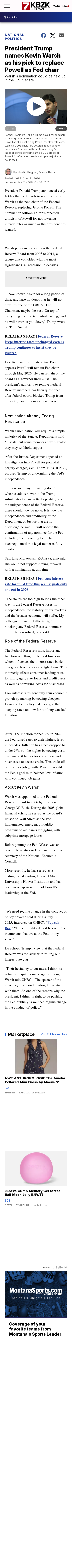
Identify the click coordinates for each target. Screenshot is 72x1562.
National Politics (14, 37)
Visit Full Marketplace (54, 1034)
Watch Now (60, 6)
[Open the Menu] (6, 6)
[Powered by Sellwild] (61, 1267)
